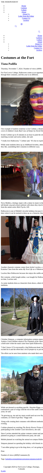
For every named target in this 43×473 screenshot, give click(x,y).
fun (6, 459)
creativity (38, 459)
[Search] (21, 26)
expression (25, 459)
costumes (32, 459)
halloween (11, 459)
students (18, 459)
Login (3, 471)
